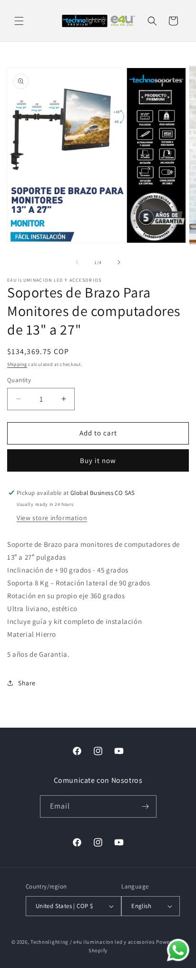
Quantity (19, 380)
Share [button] (27, 683)
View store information (52, 518)
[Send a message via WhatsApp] (178, 950)
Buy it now (98, 460)
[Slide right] (118, 262)
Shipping (17, 364)
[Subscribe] (145, 806)
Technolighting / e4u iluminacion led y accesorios (92, 941)
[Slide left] (77, 262)
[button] (19, 20)
